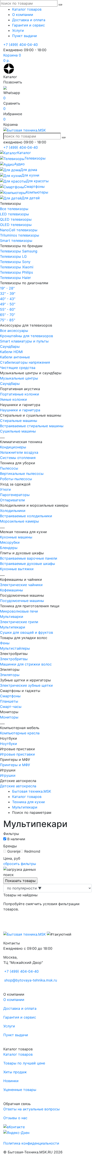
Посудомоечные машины (22, 600)
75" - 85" (7, 320)
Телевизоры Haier (15, 277)
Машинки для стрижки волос (26, 664)
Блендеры (8, 547)
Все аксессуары (14, 330)
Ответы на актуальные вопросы (31, 1109)
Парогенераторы (15, 495)
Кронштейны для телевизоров (26, 336)
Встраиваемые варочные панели (28, 558)
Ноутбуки (8, 743)
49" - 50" (7, 304)
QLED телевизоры (16, 219)
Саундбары (10, 346)
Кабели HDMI (11, 352)
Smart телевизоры (16, 240)
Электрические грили (19, 622)
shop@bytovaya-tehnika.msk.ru (30, 980)
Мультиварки (11, 616)
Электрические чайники (21, 585)
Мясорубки (10, 542)
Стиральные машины (18, 420)
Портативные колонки (19, 394)
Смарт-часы (10, 706)
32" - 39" (7, 293)
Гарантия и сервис (28, 25)
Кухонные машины (16, 537)
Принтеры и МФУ (15, 765)
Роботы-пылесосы (16, 479)
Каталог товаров (27, 9)
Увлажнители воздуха (19, 452)
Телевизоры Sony (15, 261)
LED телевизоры (14, 214)
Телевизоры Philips (16, 272)
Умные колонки (13, 399)
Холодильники (12, 510)
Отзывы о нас (15, 1118)
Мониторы (9, 717)
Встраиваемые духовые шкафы (27, 563)
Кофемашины (11, 590)
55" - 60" (7, 309)
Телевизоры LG (13, 256)
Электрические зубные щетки (26, 685)
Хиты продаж (15, 1072)
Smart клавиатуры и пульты (24, 341)
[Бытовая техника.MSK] (24, 934)
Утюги (5, 489)
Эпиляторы (9, 675)
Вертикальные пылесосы (22, 473)
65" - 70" (7, 314)
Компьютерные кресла (20, 733)
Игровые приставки (17, 754)
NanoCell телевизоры (18, 230)
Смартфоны (10, 696)
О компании (22, 14)
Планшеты (9, 701)
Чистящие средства (17, 367)
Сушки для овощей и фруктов (26, 632)
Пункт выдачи (24, 36)
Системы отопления (18, 457)
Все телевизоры (14, 209)
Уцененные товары (19, 1089)
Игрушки (7, 775)
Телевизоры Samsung (18, 251)
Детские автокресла (18, 786)
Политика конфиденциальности (31, 1143)
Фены (5, 643)
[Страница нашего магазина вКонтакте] (14, 1126)
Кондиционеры (13, 447)
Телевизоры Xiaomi (16, 267)
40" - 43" (7, 299)
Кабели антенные (15, 357)
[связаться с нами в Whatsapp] (5, 87)
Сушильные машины (18, 431)
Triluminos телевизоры (19, 235)
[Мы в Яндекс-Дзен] (8, 68)
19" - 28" (7, 288)
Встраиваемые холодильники (26, 516)
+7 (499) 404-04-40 (20, 44)
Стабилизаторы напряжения (25, 362)
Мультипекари (12, 627)
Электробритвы (14, 659)
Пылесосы (9, 468)
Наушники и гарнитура (20, 410)
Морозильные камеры (19, 521)
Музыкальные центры (19, 378)
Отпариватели (12, 500)
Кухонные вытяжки (17, 569)
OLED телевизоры (16, 224)
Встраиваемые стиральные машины (31, 426)
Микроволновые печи (19, 611)
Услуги (18, 30)
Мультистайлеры (15, 648)
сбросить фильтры (19, 863)
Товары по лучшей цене (24, 1063)
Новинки (11, 1081)
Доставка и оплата (28, 20)
